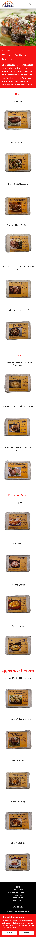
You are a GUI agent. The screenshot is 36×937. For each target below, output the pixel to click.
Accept (26, 933)
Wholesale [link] (18, 901)
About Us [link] (18, 895)
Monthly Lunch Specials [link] (18, 892)
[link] (8, 4)
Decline (9, 933)
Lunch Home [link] (18, 890)
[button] (30, 4)
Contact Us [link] (18, 898)
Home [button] (18, 887)
